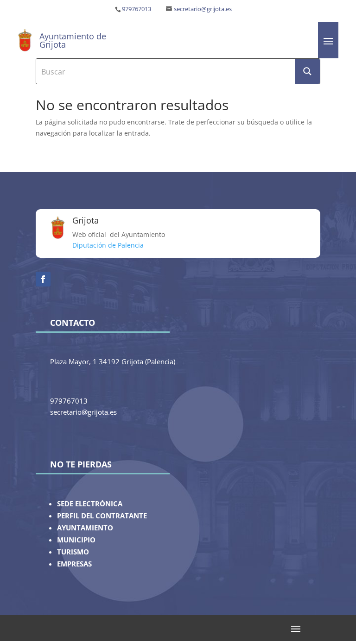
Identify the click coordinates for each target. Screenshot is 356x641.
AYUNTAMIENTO (85, 528)
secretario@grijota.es (203, 9)
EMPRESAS (74, 564)
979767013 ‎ (137, 9)
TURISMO (73, 552)
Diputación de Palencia (108, 245)
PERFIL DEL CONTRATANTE (102, 516)
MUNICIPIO (76, 540)
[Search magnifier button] (307, 71)
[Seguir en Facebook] (43, 279)
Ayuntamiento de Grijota (72, 40)
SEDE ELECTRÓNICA (89, 504)
